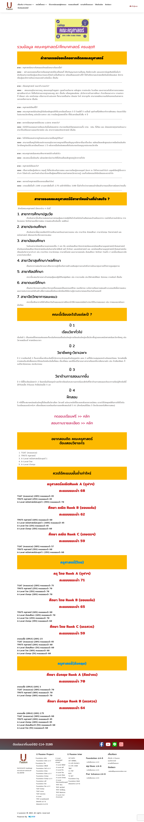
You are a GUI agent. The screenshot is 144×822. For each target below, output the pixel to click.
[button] (26, 4)
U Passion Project (45, 754)
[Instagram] (121, 744)
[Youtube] (108, 744)
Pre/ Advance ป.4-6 (96, 774)
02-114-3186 (43, 744)
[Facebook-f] (101, 744)
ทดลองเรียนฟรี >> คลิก (72, 416)
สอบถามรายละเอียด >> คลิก (72, 423)
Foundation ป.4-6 (94, 758)
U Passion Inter (74, 754)
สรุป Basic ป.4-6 (93, 766)
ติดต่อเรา (111, 767)
